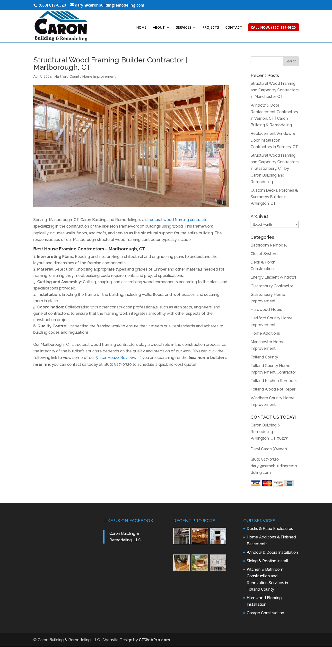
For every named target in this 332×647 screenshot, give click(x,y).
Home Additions (265, 333)
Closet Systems (265, 253)
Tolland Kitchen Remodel (274, 380)
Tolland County (264, 357)
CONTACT (233, 28)
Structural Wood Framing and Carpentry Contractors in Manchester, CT (275, 90)
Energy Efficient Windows (274, 277)
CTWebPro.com (154, 640)
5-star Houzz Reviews (116, 357)
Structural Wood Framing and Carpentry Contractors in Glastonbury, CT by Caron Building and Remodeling (275, 168)
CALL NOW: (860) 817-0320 (273, 28)
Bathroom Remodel (269, 245)
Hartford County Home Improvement (85, 76)
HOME (141, 28)
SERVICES (183, 28)
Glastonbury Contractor (272, 286)
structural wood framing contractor (177, 219)
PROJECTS (210, 28)
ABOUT (159, 28)
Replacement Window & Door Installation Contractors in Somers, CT (274, 140)
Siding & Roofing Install (267, 561)
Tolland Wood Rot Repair (273, 389)
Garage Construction (265, 613)
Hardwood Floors (266, 309)
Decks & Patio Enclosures (270, 528)
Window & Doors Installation (272, 552)
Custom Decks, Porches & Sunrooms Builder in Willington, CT (274, 197)
